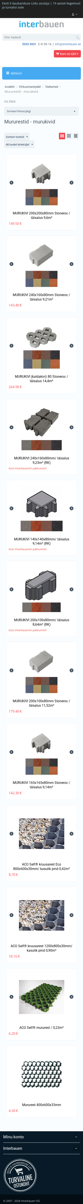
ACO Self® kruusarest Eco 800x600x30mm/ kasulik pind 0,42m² (41, 866)
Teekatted (51, 86)
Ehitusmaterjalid (30, 86)
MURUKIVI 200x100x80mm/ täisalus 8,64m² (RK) (41, 622)
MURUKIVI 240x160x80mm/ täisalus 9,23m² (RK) (41, 460)
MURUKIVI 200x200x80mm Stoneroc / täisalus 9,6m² (41, 215)
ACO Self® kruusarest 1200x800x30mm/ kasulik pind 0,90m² (41, 948)
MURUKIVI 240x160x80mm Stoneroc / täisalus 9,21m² (41, 297)
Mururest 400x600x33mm (41, 1105)
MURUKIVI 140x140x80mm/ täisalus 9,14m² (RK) (41, 541)
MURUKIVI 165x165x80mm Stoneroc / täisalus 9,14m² (41, 785)
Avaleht (10, 86)
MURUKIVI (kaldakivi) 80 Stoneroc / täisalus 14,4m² (41, 379)
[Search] (78, 37)
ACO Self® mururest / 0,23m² (41, 1028)
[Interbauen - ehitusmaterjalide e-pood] (41, 23)
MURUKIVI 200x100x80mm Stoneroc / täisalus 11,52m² (41, 703)
